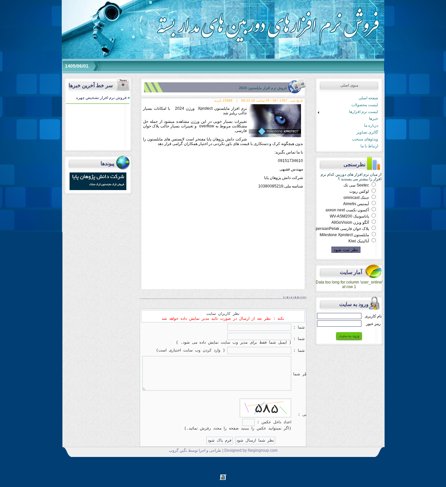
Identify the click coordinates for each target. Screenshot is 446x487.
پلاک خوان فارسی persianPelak (343, 228)
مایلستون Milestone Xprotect (345, 235)
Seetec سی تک (356, 185)
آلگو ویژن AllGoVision (350, 222)
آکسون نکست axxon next (348, 210)
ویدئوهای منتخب (365, 139)
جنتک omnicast (356, 197)
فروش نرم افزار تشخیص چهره (103, 97)
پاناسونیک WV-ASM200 (350, 216)
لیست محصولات (364, 105)
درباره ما (371, 125)
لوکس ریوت (359, 191)
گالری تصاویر (367, 132)
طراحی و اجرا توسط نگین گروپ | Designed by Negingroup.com (223, 450)
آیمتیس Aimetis (356, 204)
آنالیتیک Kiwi (359, 241)
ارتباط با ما (369, 146)
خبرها (373, 118)
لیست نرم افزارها (347, 111)
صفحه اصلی (368, 98)
